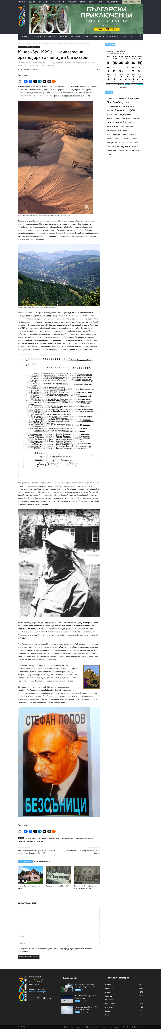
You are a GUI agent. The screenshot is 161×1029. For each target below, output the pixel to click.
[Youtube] (50, 998)
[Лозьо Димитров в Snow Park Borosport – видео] (67, 1010)
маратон (129, 127)
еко (129, 119)
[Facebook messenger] (30, 81)
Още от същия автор (42, 861)
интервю (121, 122)
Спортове (109, 989)
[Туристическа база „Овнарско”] (58, 875)
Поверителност (137, 1027)
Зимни (22, 2)
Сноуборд (117, 102)
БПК (38, 838)
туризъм (40, 841)
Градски (72, 2)
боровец (110, 111)
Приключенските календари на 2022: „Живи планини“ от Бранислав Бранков (36, 852)
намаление (122, 131)
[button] (140, 36)
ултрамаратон (112, 151)
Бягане (83, 2)
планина (125, 135)
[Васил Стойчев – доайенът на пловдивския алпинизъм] (87, 875)
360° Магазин (127, 37)
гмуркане (109, 115)
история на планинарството (85, 838)
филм (128, 151)
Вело (91, 2)
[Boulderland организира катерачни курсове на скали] (67, 987)
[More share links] (54, 81)
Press (110, 1027)
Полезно (62, 37)
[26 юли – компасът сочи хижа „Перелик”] (30, 875)
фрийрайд (135, 151)
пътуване (112, 142)
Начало (20, 43)
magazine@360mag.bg (37, 992)
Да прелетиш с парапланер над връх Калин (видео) (81, 852)
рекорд (121, 143)
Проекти (117, 1027)
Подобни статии (25, 861)
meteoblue (124, 87)
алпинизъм (128, 106)
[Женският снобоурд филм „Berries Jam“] (67, 999)
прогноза (109, 139)
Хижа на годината (113, 107)
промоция (135, 139)
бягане (119, 110)
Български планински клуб (50, 838)
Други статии (70, 978)
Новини (25, 37)
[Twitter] (44, 998)
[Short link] (49, 81)
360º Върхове (101, 1027)
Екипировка (97, 37)
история (131, 123)
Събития (35, 37)
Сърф (127, 103)
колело (122, 127)
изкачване (110, 123)
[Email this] (44, 81)
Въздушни (44, 2)
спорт (136, 143)
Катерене (36, 47)
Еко (85, 37)
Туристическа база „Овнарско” (57, 886)
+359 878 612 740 (36, 979)
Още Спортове (113, 2)
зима (134, 119)
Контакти (126, 1027)
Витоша (122, 99)
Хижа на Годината (132, 2)
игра (138, 119)
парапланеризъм (113, 135)
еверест (111, 118)
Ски (109, 102)
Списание (111, 37)
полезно (133, 135)
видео (130, 110)
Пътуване (48, 37)
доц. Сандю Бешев (67, 838)
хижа (109, 155)
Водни (32, 2)
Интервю (74, 37)
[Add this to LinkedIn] (40, 81)
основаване (31, 841)
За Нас (66, 1027)
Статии (108, 996)
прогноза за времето (122, 139)
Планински (58, 2)
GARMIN (109, 98)
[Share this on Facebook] (26, 81)
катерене (22, 841)
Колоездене (134, 98)
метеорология (112, 131)
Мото (100, 2)
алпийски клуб (30, 838)
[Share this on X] (35, 81)
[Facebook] (31, 998)
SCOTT (115, 99)
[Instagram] (38, 998)
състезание (122, 146)
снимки (129, 143)
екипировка (121, 118)
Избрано (29, 47)
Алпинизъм (21, 47)
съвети (110, 146)
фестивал (121, 151)
